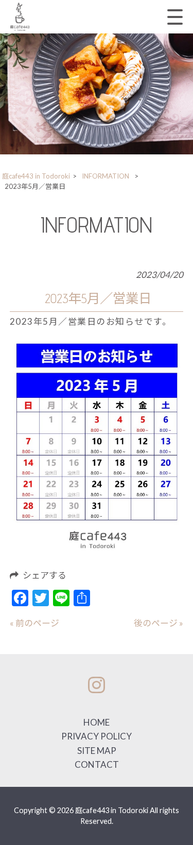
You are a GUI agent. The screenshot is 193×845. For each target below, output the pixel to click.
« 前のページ (34, 623)
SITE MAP (96, 750)
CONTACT (97, 764)
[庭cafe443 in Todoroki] (19, 17)
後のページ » (158, 623)
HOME (96, 722)
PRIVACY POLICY (96, 736)
